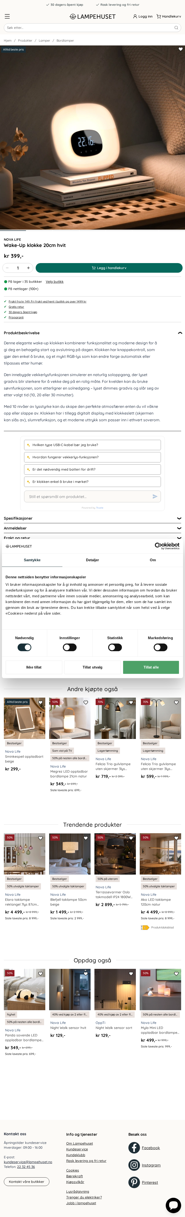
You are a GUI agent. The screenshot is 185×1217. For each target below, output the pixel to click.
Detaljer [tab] (92, 560)
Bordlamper (65, 40)
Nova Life (12, 239)
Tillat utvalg (92, 667)
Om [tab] (153, 560)
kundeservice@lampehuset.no (28, 1162)
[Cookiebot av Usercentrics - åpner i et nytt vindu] (158, 546)
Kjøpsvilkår (75, 1182)
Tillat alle (151, 667)
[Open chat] (173, 1205)
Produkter (25, 40)
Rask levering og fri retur (119, 4)
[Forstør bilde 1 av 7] (92, 137)
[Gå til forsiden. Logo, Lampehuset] (92, 16)
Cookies (72, 1170)
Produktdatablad (162, 927)
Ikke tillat (33, 667)
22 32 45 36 (26, 1167)
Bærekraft (74, 1176)
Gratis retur (16, 307)
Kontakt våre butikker (26, 1181)
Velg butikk (55, 281)
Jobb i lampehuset (81, 1203)
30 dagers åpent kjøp (67, 4)
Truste (99, 507)
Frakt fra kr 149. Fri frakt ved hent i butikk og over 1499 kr (47, 301)
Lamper (44, 40)
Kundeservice (77, 1149)
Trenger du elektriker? (84, 1197)
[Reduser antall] (7, 267)
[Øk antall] (28, 267)
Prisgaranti (16, 317)
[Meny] (7, 16)
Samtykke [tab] (32, 560)
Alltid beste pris (13, 49)
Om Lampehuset (79, 1143)
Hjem (8, 40)
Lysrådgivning (77, 1191)
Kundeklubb (75, 1155)
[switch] (70, 647)
